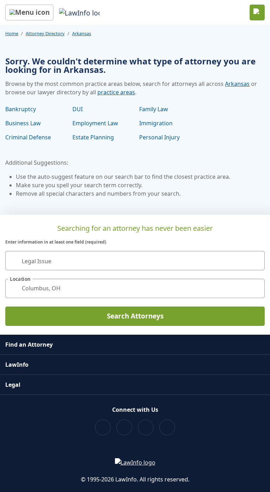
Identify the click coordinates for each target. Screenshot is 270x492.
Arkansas (81, 33)
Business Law (23, 123)
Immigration (156, 123)
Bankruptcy (20, 109)
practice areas (116, 92)
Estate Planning (93, 137)
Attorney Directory (45, 33)
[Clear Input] (256, 260)
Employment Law (95, 123)
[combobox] (135, 260)
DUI (77, 109)
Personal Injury (159, 137)
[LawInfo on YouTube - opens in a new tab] (146, 427)
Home (11, 33)
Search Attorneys (135, 316)
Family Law (153, 109)
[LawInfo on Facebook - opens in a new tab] (103, 427)
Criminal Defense (28, 137)
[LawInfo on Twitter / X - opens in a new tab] (124, 427)
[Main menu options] (29, 12)
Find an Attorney (29, 344)
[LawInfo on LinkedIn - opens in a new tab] (167, 427)
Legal (12, 385)
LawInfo (16, 364)
